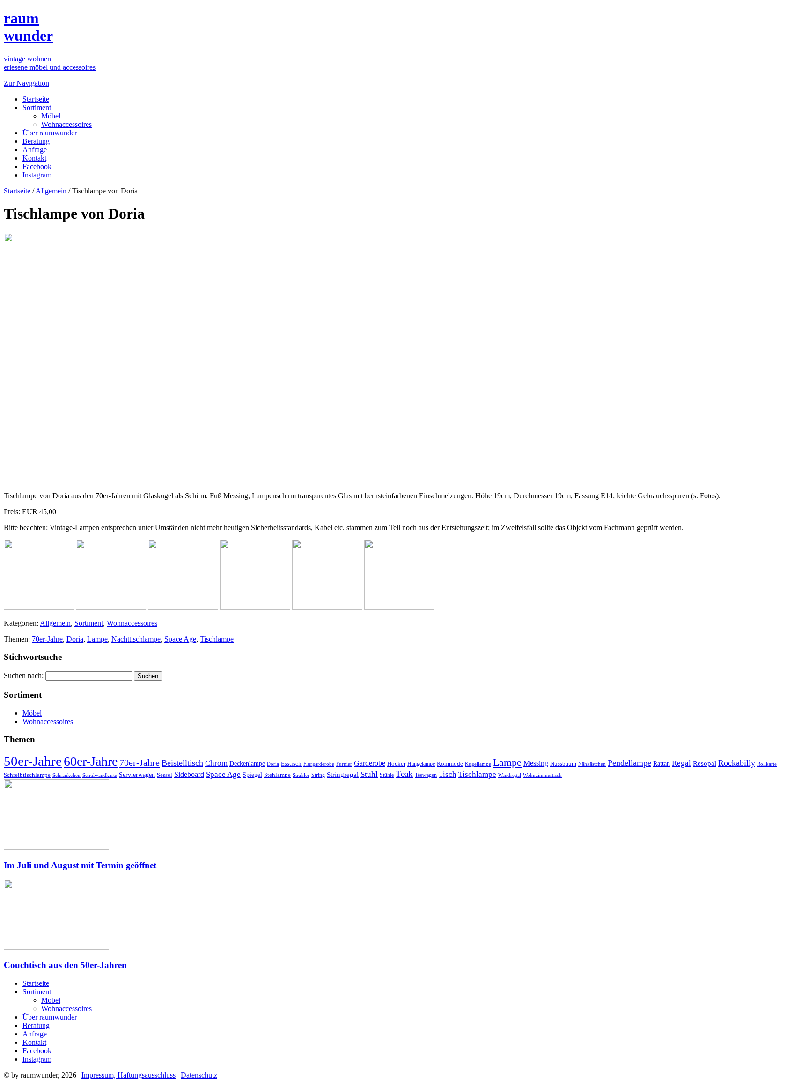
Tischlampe (217, 639)
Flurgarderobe (318, 764)
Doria (74, 639)
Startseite (35, 99)
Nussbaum (563, 764)
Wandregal (509, 775)
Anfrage (34, 150)
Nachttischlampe (136, 639)
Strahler (301, 775)
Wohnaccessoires (66, 124)
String (318, 775)
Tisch (447, 774)
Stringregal (343, 774)
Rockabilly (736, 763)
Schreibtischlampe (27, 774)
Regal (681, 763)
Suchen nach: (24, 676)
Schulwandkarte (99, 775)
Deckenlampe (247, 763)
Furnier (344, 764)
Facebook (36, 166)
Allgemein (51, 191)
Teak (404, 774)
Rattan (661, 763)
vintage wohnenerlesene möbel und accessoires (50, 63)
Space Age (180, 639)
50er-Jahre (33, 761)
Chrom (216, 763)
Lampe (97, 639)
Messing (535, 763)
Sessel (164, 774)
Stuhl (369, 774)
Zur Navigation (26, 83)
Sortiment (36, 107)
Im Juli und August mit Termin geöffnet (80, 865)
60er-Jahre (91, 761)
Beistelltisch (182, 763)
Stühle (387, 775)
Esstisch (291, 763)
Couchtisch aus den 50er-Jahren (65, 965)
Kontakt (34, 158)
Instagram (36, 175)
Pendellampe (629, 763)
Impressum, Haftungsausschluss (128, 1075)
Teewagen (426, 775)
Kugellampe (478, 764)
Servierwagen (137, 774)
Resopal (704, 763)
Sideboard (189, 774)
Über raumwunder (49, 133)
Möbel (50, 116)
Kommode (450, 763)
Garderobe (369, 763)
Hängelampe (421, 764)
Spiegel (252, 774)
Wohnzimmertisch (542, 775)
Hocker (396, 764)
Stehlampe (277, 775)
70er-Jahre (47, 639)
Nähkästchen (592, 764)
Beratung (36, 141)
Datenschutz (199, 1075)
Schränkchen (66, 775)
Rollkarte (767, 764)
